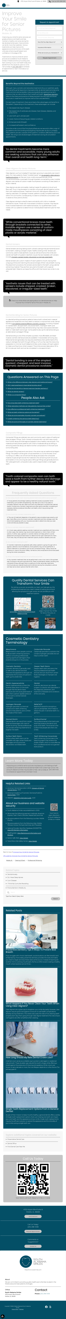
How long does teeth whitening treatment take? (23, 403)
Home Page (11, 795)
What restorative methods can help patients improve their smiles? (29, 406)
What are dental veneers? (16, 391)
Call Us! (58, 1)
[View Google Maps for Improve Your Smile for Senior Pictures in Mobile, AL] (22, 610)
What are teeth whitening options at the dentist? (24, 412)
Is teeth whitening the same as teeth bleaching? (23, 418)
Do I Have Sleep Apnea (15, 877)
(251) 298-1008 (16, 67)
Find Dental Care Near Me (16, 1146)
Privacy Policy (15, 1309)
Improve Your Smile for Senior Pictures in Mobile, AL (33, 303)
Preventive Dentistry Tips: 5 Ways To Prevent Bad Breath (31, 951)
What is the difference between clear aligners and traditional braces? (30, 382)
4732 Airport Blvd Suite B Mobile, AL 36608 (33, 1)
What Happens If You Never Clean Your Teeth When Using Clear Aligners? (32, 1004)
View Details (24, 838)
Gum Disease (11, 880)
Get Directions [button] (33, 1216)
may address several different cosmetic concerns (28, 323)
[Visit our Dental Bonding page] (33, 628)
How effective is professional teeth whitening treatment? (26, 409)
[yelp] (50, 1307)
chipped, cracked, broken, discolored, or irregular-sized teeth (32, 257)
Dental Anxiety (12, 874)
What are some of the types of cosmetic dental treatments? (27, 422)
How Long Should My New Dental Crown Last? (29, 1057)
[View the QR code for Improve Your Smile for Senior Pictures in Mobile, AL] (48, 607)
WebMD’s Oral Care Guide (22, 798)
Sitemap (21, 1309)
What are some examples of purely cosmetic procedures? (26, 415)
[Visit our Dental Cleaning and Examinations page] (16, 628)
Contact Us (33, 1246)
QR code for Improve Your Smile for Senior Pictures (20, 856)
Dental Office (11, 1143)
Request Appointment (33, 1231)
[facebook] (46, 1307)
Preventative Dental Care (15, 1139)
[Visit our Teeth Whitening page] (50, 628)
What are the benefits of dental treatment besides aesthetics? (28, 388)
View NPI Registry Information (17, 830)
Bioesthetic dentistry (51, 94)
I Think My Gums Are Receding (17, 883)
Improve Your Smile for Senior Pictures (26, 852)
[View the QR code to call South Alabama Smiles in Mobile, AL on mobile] (33, 1195)
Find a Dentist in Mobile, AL (16, 888)
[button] (63, 5)
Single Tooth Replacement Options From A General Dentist (32, 1110)
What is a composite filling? (17, 395)
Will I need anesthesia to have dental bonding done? (25, 385)
